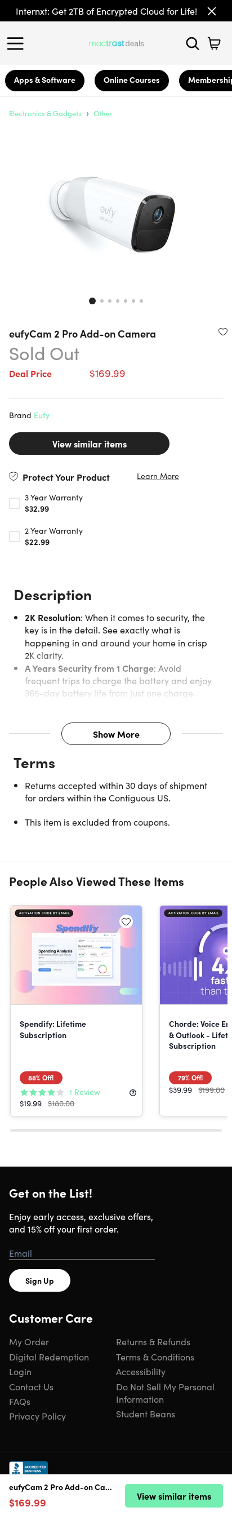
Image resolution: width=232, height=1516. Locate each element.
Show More (116, 734)
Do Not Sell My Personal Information (165, 1392)
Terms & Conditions (155, 1356)
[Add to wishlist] (223, 331)
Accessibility (141, 1371)
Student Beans (145, 1413)
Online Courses (132, 79)
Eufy (42, 414)
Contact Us (31, 1386)
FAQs (19, 1401)
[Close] (211, 11)
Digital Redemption (49, 1356)
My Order (29, 1341)
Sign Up (39, 1280)
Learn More (158, 476)
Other (102, 113)
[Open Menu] (18, 43)
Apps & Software (44, 79)
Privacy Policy (37, 1415)
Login (20, 1371)
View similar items (89, 443)
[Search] (192, 43)
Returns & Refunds (153, 1341)
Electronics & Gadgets (45, 113)
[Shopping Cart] (214, 43)
